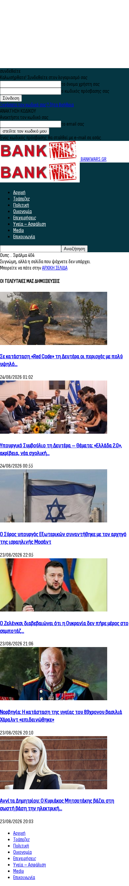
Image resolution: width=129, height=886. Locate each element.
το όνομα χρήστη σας (80, 84)
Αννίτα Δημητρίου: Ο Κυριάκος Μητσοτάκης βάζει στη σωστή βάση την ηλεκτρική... (57, 804)
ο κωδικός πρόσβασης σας (85, 91)
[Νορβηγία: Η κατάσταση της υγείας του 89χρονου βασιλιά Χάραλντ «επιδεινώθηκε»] (53, 699)
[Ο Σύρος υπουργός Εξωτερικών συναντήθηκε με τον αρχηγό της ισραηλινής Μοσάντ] (53, 521)
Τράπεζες (21, 199)
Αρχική (19, 192)
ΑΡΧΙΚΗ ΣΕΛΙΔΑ (54, 268)
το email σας (72, 124)
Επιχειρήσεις (24, 218)
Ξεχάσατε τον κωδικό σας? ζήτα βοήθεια (37, 105)
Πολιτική (21, 205)
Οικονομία (22, 211)
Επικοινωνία (24, 237)
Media (18, 230)
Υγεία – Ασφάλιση (29, 224)
